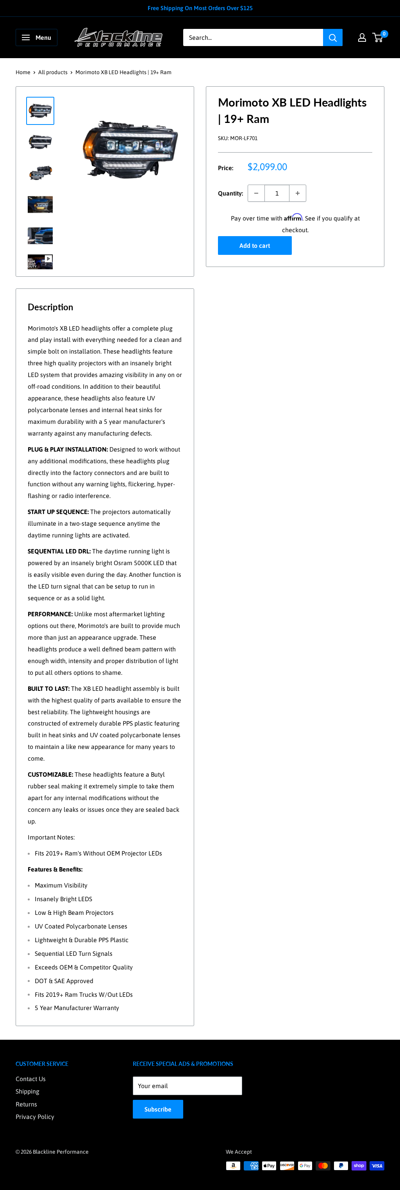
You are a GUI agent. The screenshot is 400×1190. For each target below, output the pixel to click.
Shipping (27, 1091)
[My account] (362, 37)
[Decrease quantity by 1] (256, 193)
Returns (26, 1104)
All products (53, 72)
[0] (378, 37)
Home (23, 72)
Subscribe (158, 1109)
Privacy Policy (35, 1116)
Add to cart (254, 245)
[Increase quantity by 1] (297, 193)
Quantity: (230, 193)
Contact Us (31, 1078)
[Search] (333, 37)
